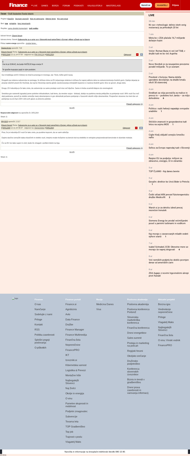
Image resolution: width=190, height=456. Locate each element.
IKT (67, 355)
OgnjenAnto (6, 48)
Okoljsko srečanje (136, 356)
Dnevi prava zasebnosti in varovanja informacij (137, 390)
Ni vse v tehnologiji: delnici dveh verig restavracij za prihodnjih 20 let (167, 26)
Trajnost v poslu (73, 437)
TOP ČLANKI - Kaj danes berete (164, 171)
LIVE (35, 5)
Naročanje (40, 309)
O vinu (68, 398)
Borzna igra (164, 304)
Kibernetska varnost (75, 365)
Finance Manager (74, 329)
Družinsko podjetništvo (133, 362)
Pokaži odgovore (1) (134, 104)
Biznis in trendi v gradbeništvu (136, 381)
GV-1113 (4, 122)
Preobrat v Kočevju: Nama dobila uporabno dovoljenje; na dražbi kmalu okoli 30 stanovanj (167, 80)
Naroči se (145, 5)
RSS (37, 329)
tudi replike (33, 28)
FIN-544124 (39, 55)
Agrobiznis (71, 309)
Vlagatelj (162, 5)
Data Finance (72, 319)
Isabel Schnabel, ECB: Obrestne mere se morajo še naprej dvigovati (168, 248)
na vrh (72, 108)
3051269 (6, 128)
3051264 (6, 55)
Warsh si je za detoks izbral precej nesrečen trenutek (166, 209)
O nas (38, 304)
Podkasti (79, 5)
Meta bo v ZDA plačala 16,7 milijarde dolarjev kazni (167, 39)
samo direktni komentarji (18, 28)
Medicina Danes (105, 304)
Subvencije (71, 416)
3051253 (49, 55)
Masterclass (113, 5)
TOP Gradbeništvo (75, 426)
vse (6, 24)
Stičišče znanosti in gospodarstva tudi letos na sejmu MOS (168, 123)
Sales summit (134, 338)
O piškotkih (40, 347)
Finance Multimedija (76, 335)
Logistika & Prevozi (75, 370)
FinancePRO (72, 350)
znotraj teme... (31, 43)
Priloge (38, 319)
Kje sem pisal (62, 19)
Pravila (24, 14)
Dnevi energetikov (136, 333)
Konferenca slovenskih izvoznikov (133, 372)
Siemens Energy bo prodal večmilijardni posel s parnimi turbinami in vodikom (168, 222)
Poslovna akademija (138, 304)
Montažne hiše (73, 375)
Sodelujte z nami (43, 314)
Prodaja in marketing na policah (138, 344)
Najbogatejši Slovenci (72, 381)
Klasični (10, 19)
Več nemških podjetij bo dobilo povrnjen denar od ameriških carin (169, 261)
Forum (66, 5)
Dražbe (69, 324)
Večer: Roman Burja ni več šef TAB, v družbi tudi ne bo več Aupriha (167, 52)
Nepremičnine (72, 345)
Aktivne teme (50, 19)
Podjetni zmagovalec (76, 411)
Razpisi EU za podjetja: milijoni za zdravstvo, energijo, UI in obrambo (165, 159)
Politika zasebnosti (44, 335)
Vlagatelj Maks (73, 442)
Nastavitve (17, 14)
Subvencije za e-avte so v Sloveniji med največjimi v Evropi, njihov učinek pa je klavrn (52, 52)
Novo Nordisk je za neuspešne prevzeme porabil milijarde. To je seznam (169, 65)
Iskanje (31, 14)
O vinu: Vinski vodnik (169, 340)
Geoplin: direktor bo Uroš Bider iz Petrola (169, 181)
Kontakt (39, 324)
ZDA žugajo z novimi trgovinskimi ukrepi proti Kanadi (169, 274)
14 (141, 128)
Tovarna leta (71, 421)
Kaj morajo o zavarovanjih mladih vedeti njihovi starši (168, 235)
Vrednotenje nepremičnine (165, 310)
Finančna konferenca (138, 328)
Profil (10, 14)
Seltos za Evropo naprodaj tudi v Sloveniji (169, 147)
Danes (44, 5)
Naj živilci (70, 388)
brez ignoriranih (24, 24)
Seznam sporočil (22, 19)
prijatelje (12, 24)
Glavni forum (17, 36)
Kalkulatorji (95, 5)
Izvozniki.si (71, 360)
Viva (98, 309)
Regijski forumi (135, 351)
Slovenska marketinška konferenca (133, 320)
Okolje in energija (74, 393)
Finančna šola (72, 340)
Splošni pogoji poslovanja (42, 341)
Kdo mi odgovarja (37, 19)
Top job (69, 432)
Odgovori (127, 55)
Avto (67, 314)
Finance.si (70, 304)
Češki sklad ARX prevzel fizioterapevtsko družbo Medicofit (169, 196)
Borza (55, 5)
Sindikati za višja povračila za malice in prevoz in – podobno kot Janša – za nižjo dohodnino (169, 96)
